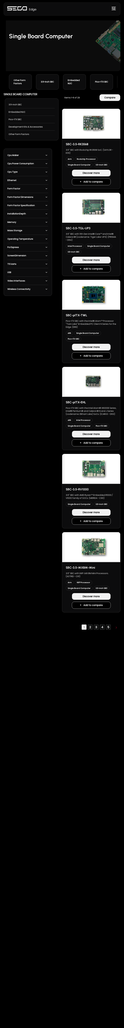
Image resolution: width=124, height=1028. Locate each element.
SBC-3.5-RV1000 (77, 489)
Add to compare (93, 181)
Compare (109, 97)
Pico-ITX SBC (101, 81)
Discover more (91, 173)
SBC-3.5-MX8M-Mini (80, 567)
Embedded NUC (74, 82)
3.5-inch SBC (47, 81)
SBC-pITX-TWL (76, 315)
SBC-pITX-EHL (76, 402)
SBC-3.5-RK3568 (77, 144)
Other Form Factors (20, 82)
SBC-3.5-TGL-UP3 (78, 228)
